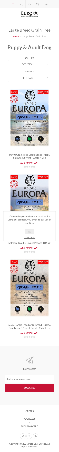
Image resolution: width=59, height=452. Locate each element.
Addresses (29, 418)
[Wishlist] (30, 4)
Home (16, 36)
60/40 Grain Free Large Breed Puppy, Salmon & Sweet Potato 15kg (29, 156)
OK (29, 232)
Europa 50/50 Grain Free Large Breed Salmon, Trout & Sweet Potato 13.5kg (29, 241)
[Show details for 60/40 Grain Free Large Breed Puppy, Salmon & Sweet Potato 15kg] (29, 117)
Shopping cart (38, 4)
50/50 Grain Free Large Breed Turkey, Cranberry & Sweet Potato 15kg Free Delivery (29, 328)
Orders (29, 411)
